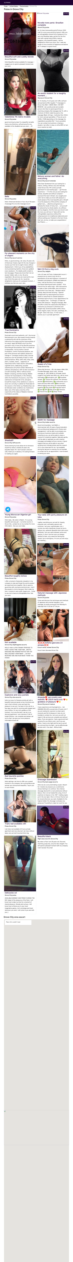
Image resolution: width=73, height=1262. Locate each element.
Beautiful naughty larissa (16, 576)
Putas (6, 6)
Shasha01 (9, 440)
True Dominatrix (12, 330)
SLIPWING (7, 2)
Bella (7, 196)
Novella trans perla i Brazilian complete (50, 24)
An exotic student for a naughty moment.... (52, 94)
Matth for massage (46, 420)
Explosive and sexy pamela (17, 695)
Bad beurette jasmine (14, 776)
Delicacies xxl (11, 893)
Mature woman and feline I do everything (51, 177)
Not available (10, 642)
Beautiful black (44, 836)
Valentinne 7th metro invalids (18, 117)
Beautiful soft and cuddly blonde (19, 57)
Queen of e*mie (44, 364)
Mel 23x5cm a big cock (48, 269)
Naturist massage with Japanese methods (52, 594)
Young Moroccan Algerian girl (18, 514)
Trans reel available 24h (15, 824)
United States (13, 6)
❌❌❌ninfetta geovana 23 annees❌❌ (50, 644)
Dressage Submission (47, 779)
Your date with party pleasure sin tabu (52, 516)
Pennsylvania (24, 6)
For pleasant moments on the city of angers (20, 254)
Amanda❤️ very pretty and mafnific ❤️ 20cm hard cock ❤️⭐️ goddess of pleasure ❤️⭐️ (53, 699)
